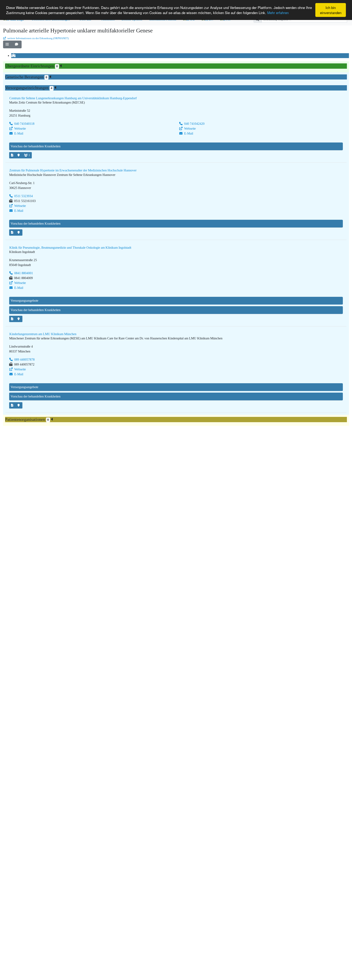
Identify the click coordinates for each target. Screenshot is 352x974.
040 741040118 (23, 123)
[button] (7, 44)
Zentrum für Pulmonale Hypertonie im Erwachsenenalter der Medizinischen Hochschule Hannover (72, 170)
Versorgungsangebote (24, 300)
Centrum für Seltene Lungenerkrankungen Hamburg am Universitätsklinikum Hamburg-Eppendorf (73, 98)
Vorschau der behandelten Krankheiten (35, 146)
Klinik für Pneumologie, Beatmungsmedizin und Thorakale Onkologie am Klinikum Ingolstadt (70, 247)
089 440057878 (24, 359)
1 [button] (29, 155)
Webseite (19, 128)
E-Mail (18, 133)
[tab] (13, 55)
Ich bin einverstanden (330, 10)
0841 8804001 (23, 273)
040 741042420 (194, 123)
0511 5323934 (23, 196)
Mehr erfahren (278, 12)
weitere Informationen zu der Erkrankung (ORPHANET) (38, 38)
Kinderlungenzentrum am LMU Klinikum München (42, 334)
